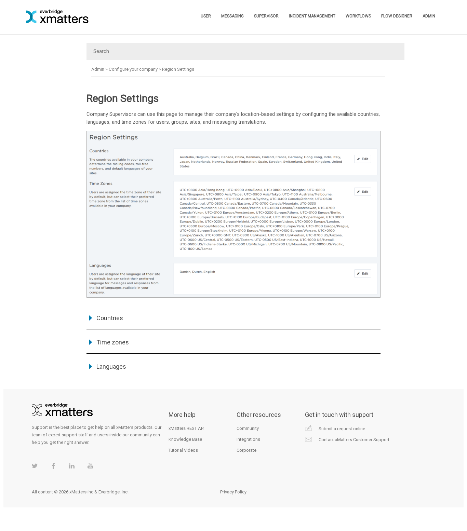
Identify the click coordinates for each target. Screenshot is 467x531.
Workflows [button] (358, 16)
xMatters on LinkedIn (72, 466)
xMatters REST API (186, 428)
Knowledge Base (185, 439)
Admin (97, 69)
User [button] (206, 16)
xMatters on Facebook (53, 466)
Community (248, 428)
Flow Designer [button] (396, 16)
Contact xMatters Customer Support (354, 439)
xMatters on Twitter (35, 466)
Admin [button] (429, 16)
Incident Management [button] (312, 16)
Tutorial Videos (183, 450)
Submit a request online (342, 428)
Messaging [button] (232, 16)
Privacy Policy (233, 491)
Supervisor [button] (266, 16)
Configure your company (133, 69)
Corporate (246, 450)
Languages (111, 366)
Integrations (248, 439)
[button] (91, 318)
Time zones (112, 342)
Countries (109, 318)
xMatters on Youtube (90, 466)
